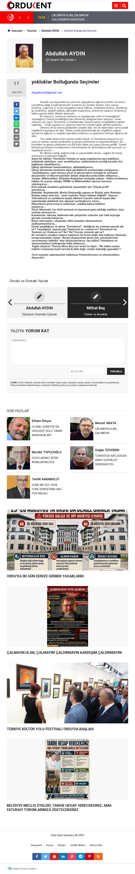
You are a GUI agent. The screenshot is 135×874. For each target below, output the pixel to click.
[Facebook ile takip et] (36, 856)
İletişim (62, 845)
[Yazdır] (16, 137)
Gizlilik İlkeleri (77, 845)
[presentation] (19, 17)
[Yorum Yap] (16, 144)
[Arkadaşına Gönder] (16, 131)
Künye (49, 845)
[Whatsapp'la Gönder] (16, 124)
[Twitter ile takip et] (45, 856)
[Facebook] (16, 105)
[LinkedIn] (16, 118)
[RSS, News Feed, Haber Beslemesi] (98, 856)
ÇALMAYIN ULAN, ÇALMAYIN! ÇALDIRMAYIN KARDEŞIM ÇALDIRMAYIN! (70, 18)
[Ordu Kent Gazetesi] (29, 5)
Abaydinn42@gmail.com (46, 92)
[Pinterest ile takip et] (89, 856)
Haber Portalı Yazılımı (25, 868)
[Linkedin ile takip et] (63, 856)
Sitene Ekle (96, 845)
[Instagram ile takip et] (72, 856)
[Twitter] (16, 111)
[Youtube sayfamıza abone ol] (54, 856)
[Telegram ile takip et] (80, 856)
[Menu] (116, 5)
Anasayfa (36, 845)
